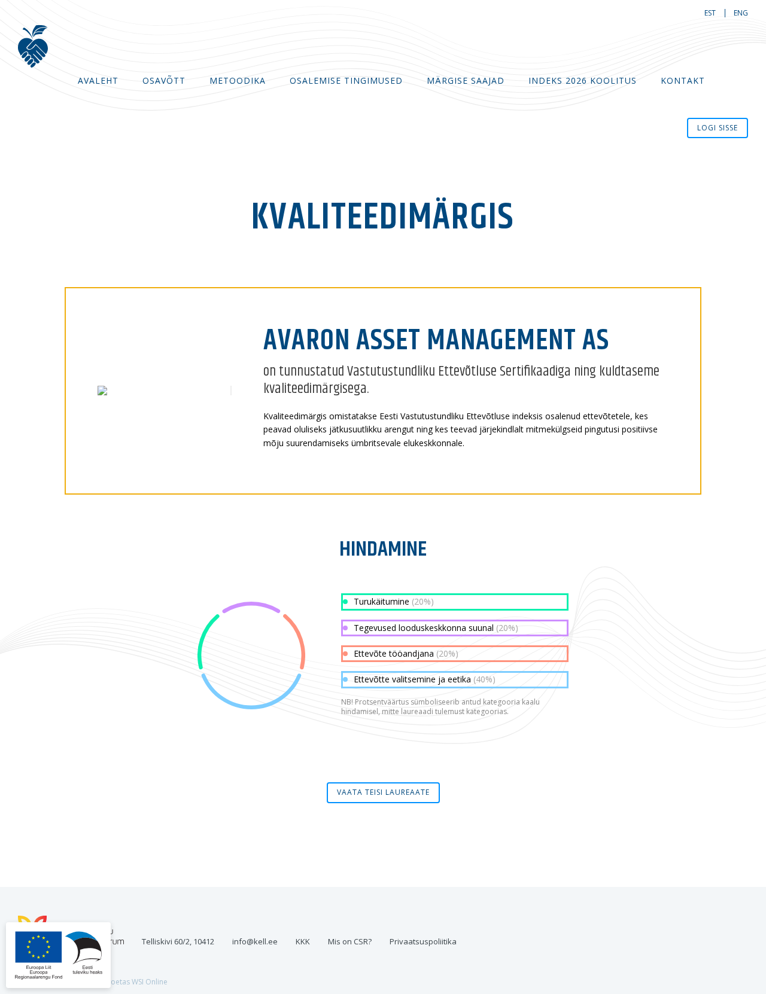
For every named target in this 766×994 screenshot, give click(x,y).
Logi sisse (717, 128)
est (710, 13)
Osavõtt (164, 80)
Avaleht (98, 80)
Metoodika (237, 80)
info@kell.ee (255, 941)
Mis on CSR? (350, 941)
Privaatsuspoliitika (423, 941)
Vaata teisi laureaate (383, 792)
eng (741, 13)
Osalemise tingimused (346, 80)
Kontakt (683, 80)
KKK (303, 941)
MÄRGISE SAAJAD (465, 80)
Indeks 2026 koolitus (582, 80)
